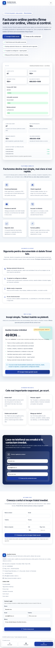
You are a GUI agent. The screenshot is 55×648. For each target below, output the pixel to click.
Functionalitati (6, 584)
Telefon (9, 471)
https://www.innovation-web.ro (12, 578)
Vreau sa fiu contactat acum (28, 478)
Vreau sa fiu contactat (33, 36)
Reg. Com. (42, 527)
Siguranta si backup (8, 586)
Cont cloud (6, 594)
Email (8, 464)
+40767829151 (8, 573)
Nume (8, 457)
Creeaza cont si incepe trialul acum (28, 535)
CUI (29, 527)
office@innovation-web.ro (11, 575)
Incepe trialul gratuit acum (28, 372)
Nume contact (8, 512)
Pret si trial (5, 589)
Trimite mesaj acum (28, 629)
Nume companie (9, 527)
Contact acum (44, 644)
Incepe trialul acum (12, 36)
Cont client (5, 596)
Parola (30, 519)
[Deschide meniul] (50, 2)
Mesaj (5, 619)
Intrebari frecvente (8, 591)
